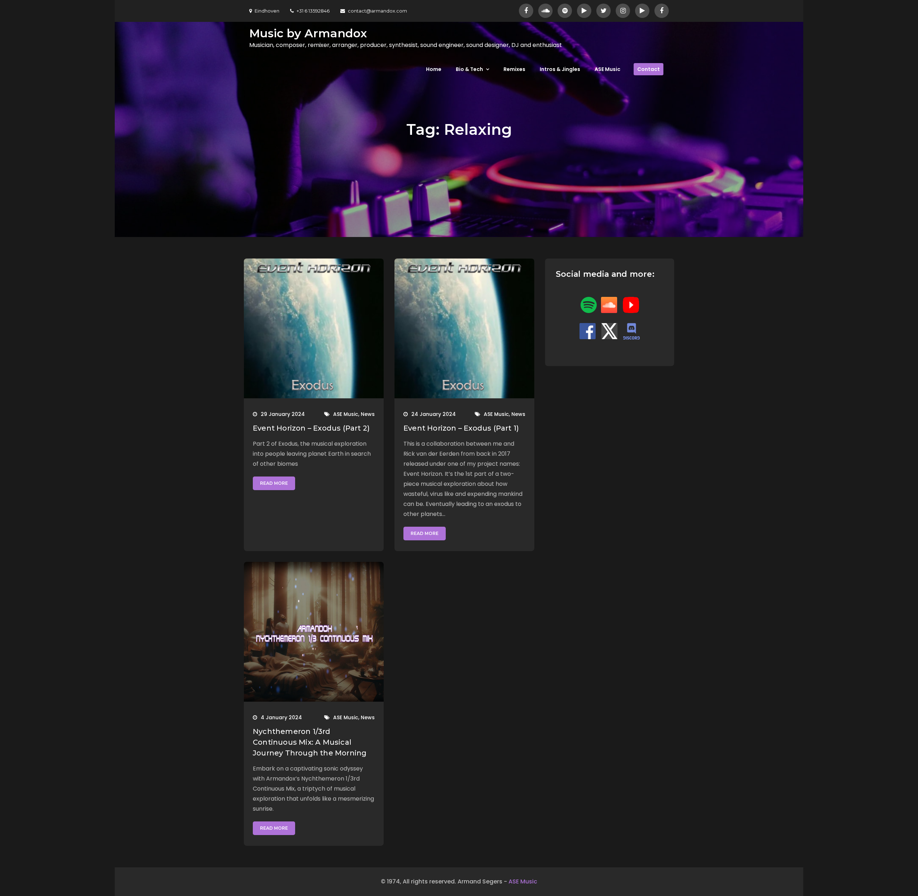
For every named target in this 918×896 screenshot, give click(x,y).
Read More (274, 483)
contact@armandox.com (377, 11)
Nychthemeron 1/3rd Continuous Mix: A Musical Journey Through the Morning (309, 742)
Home (433, 69)
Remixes (514, 69)
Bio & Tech (469, 69)
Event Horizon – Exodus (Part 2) (311, 428)
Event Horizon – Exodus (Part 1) (461, 428)
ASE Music (607, 69)
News (368, 414)
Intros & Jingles (560, 69)
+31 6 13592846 (313, 11)
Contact (648, 69)
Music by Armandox (308, 33)
